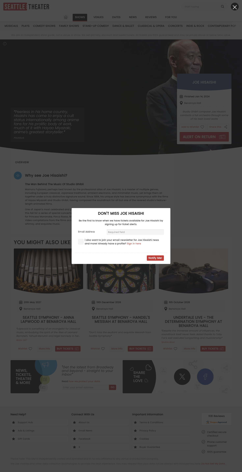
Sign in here (134, 243)
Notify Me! (155, 258)
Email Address (86, 231)
